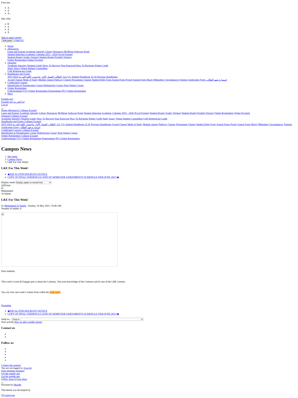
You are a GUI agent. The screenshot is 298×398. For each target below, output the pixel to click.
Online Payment (242, 113)
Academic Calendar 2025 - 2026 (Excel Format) (125, 113)
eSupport (14, 116)
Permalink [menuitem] (6, 305)
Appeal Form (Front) (226, 124)
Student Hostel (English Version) (198, 113)
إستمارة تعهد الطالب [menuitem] (216, 80)
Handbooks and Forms (21, 121)
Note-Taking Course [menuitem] (74, 85)
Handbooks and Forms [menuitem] (18, 74)
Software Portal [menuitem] (81, 51)
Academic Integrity (29, 113)
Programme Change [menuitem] (82, 80)
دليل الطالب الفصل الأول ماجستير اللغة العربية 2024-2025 (31, 124)
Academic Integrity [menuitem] (35, 51)
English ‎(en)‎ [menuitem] (7, 102)
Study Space (109, 118)
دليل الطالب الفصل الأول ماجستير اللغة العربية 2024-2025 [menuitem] (37, 77)
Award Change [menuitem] (15, 80)
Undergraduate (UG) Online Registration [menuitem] (27, 91)
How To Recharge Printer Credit (86, 118)
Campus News (14, 159)
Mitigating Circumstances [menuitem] (166, 80)
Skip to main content (11, 37)
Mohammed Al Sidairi (15, 205)
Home (4, 110)
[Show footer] (2, 382)
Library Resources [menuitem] (54, 51)
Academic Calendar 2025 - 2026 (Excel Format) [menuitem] (49, 54)
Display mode (8, 182)
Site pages (12, 156)
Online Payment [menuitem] (35, 60)
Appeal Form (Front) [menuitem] (122, 80)
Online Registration (223, 113)
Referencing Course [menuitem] (53, 85)
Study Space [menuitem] (13, 68)
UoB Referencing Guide (155, 118)
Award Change (119, 124)
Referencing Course (47, 133)
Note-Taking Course (67, 133)
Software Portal (75, 113)
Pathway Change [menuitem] (63, 80)
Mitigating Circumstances (270, 124)
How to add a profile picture (28, 322)
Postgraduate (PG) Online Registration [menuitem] (67, 91)
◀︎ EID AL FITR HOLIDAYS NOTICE (27, 174)
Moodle (17, 384)
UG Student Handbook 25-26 (75, 124)
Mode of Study (134, 124)
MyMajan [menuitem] (69, 51)
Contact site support (11, 365)
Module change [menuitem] (46, 80)
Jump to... (6, 319)
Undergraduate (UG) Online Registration (21, 138)
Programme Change (186, 124)
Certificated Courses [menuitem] (17, 82)
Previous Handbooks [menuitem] (107, 77)
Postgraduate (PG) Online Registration (61, 138)
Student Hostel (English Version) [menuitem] (55, 57)
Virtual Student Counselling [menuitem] (33, 68)
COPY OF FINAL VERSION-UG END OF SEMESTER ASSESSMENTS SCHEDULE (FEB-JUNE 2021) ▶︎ (63, 177)
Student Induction (92, 113)
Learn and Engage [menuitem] (16, 51)
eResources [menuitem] (13, 49)
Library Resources (48, 113)
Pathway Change (167, 124)
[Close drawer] (2, 108)
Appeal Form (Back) (247, 124)
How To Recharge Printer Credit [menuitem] (92, 65)
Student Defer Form (206, 124)
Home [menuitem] (10, 46)
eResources (22, 110)
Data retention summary (13, 371)
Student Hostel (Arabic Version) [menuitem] (23, 57)
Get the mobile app (10, 373)
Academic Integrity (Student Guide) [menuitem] (25, 65)
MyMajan (62, 113)
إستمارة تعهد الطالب (29, 127)
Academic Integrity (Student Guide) (18, 118)
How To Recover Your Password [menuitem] (59, 65)
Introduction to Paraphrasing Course (19, 133)
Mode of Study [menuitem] (30, 80)
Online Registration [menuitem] (17, 60)
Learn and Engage (10, 113)
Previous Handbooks (101, 124)
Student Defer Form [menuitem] (102, 80)
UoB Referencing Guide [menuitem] (19, 71)
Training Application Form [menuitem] (192, 80)
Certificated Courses (19, 130)
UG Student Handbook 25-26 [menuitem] (82, 77)
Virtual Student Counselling (129, 118)
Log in (4, 104)
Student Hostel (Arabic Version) (165, 113)
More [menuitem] (10, 93)
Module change (150, 124)
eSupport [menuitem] (11, 62)
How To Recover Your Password (53, 118)
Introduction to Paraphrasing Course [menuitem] (25, 85)
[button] (7, 99)
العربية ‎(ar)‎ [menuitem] (19, 102)
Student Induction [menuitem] (16, 54)
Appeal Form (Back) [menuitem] (143, 80)
